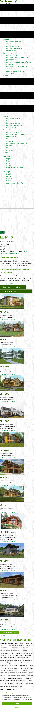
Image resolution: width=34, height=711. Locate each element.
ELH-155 (4, 619)
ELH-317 (4, 339)
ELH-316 (4, 312)
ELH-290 (4, 394)
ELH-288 (4, 421)
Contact (2, 636)
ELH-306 (4, 366)
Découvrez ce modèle (8, 320)
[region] (17, 700)
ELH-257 (4, 477)
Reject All (17, 707)
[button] (1, 232)
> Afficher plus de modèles (9, 632)
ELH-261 (4, 450)
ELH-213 (4, 504)
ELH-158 (4, 561)
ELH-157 (4, 590)
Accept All (17, 703)
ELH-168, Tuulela (8, 532)
